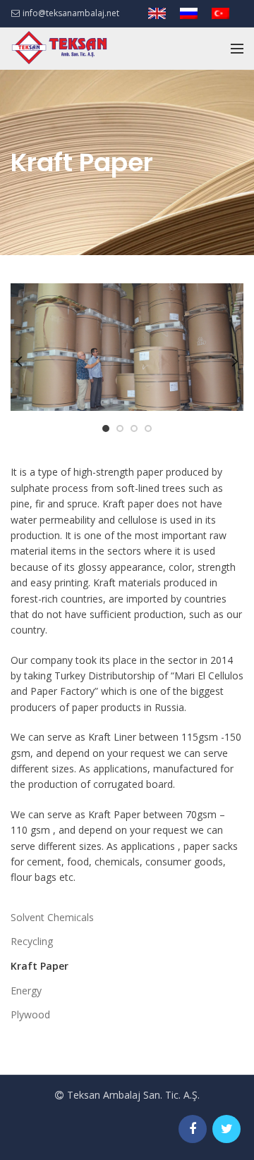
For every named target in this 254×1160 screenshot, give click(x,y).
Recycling (32, 941)
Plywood (30, 1014)
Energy (26, 990)
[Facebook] (193, 1129)
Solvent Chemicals (52, 917)
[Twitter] (226, 1129)
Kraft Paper (39, 966)
